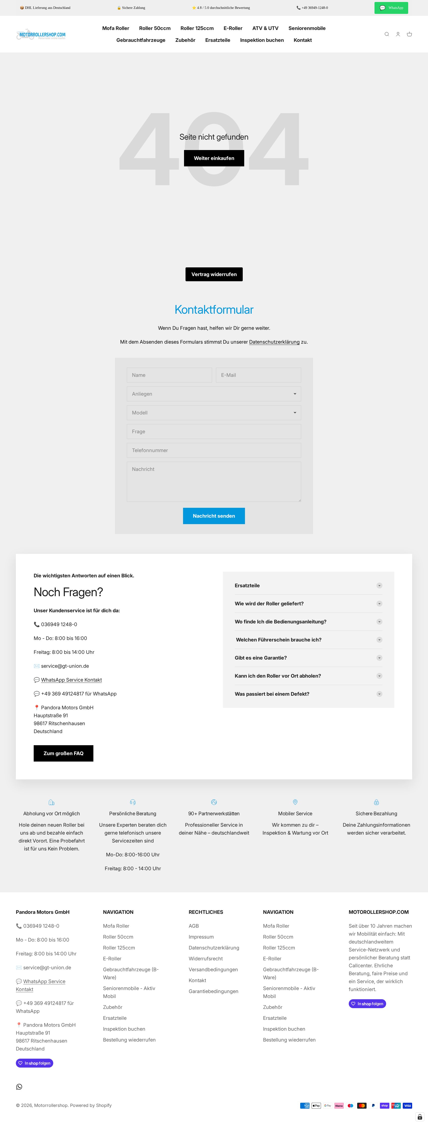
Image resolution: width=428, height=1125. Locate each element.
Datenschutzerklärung (274, 342)
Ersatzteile (217, 40)
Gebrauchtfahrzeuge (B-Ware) (131, 973)
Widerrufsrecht (206, 959)
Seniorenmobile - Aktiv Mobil (129, 992)
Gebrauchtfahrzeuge (140, 40)
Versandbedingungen (213, 969)
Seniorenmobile (307, 28)
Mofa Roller (115, 28)
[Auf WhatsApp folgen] (19, 1086)
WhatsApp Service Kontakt (71, 680)
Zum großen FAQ (63, 753)
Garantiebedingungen (214, 991)
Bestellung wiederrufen (129, 1040)
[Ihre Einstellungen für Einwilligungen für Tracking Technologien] (420, 1117)
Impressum (201, 937)
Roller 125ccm (197, 28)
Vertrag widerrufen (214, 274)
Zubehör (185, 40)
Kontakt (303, 40)
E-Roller (233, 28)
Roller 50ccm (155, 28)
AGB (194, 926)
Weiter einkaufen (214, 158)
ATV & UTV (265, 28)
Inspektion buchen (262, 40)
